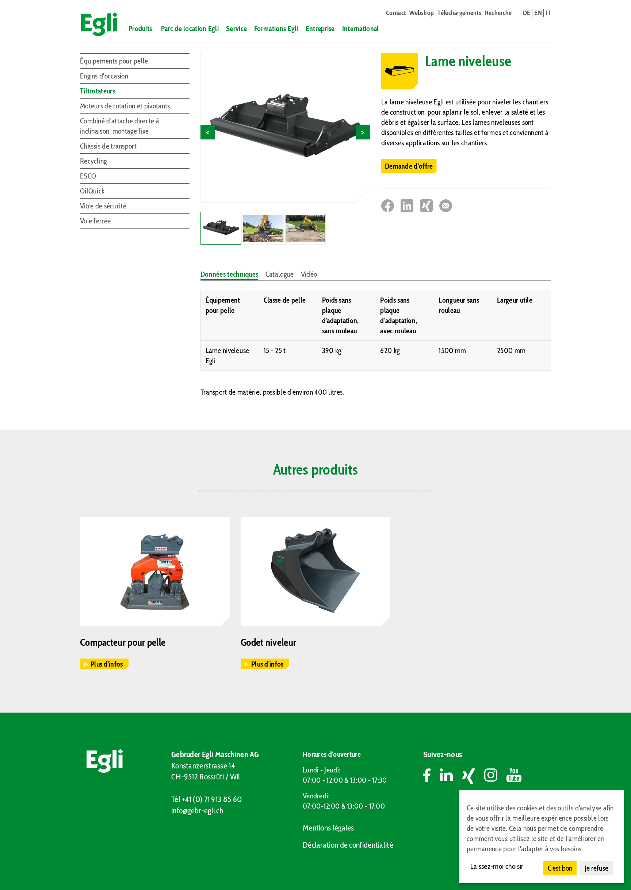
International (360, 28)
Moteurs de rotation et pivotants (125, 105)
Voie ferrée (95, 220)
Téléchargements (459, 13)
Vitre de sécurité (103, 206)
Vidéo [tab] (309, 274)
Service (236, 28)
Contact (396, 13)
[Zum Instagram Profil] (495, 776)
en (538, 13)
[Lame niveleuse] (285, 128)
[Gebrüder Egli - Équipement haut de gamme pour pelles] (96, 24)
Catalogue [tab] (279, 274)
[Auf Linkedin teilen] (407, 205)
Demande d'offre (409, 166)
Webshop (421, 13)
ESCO (88, 176)
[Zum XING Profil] (473, 776)
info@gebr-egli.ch (197, 811)
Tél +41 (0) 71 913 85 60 (206, 799)
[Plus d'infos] (155, 571)
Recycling (93, 161)
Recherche (498, 13)
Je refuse (596, 868)
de (527, 13)
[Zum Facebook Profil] (431, 776)
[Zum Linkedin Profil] (451, 776)
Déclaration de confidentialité (348, 845)
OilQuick (92, 191)
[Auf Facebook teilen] (387, 205)
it (548, 13)
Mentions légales (328, 828)
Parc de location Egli (190, 28)
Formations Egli (276, 28)
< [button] (207, 132)
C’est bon (560, 868)
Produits (140, 28)
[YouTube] (513, 776)
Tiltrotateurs (97, 91)
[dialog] (541, 836)
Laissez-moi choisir (497, 866)
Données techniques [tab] (229, 274)
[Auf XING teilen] (426, 205)
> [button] (362, 132)
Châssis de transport (108, 146)
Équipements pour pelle (114, 61)
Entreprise (320, 28)
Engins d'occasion (104, 76)
